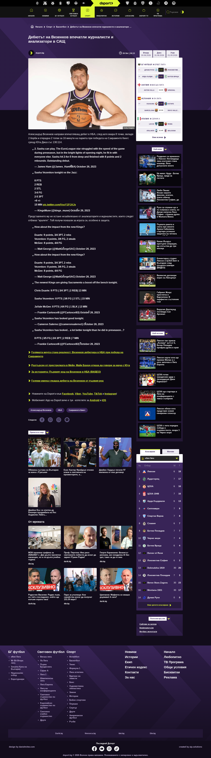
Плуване (73, 704)
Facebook (68, 393)
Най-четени (157, 333)
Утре (172, 54)
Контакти (132, 672)
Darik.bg (59, 733)
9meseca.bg (90, 733)
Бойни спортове (77, 700)
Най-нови (157, 149)
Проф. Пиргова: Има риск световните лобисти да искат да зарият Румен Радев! (80, 554)
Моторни (73, 696)
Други (43, 720)
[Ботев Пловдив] (76, 3)
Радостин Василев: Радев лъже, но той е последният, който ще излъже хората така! (44, 597)
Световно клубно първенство (46, 713)
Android (94, 400)
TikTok (98, 393)
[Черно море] (143, 3)
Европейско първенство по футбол (47, 705)
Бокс (71, 682)
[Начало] (32, 27)
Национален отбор (17, 674)
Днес (159, 54)
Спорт (87, 16)
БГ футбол (59, 16)
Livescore (129, 16)
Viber (78, 393)
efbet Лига (153, 65)
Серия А (150, 119)
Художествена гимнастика (76, 687)
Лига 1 (43, 674)
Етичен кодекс (136, 667)
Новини (45, 16)
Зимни (72, 692)
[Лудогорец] (37, 3)
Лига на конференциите (48, 689)
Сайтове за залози (147, 624)
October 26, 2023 (86, 166)
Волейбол (74, 657)
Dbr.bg (153, 733)
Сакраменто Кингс (77, 410)
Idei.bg (121, 733)
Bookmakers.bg (146, 628)
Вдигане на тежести (74, 677)
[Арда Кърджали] (68, 3)
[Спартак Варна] (127, 3)
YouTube (87, 393)
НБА (60, 410)
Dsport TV (143, 16)
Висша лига (152, 85)
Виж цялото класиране (157, 605)
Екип (128, 662)
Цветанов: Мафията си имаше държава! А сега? (115, 596)
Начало (31, 16)
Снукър (73, 708)
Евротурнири (17, 679)
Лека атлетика (76, 672)
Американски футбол (76, 716)
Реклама (170, 677)
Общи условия (175, 667)
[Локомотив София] (174, 3)
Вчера (146, 54)
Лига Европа (46, 684)
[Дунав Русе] (158, 3)
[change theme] (182, 12)
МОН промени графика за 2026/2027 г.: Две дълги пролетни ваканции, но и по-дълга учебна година (44, 556)
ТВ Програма (158, 15)
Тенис (72, 664)
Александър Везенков (41, 410)
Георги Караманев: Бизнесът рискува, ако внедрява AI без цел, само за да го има (114, 554)
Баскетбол (61, 27)
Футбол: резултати (148, 632)
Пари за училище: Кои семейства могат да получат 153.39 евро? (78, 597)
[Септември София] (84, 3)
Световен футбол (73, 15)
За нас (130, 677)
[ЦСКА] (53, 3)
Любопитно (101, 16)
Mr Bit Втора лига (17, 661)
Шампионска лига (46, 679)
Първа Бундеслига (46, 665)
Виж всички (157, 137)
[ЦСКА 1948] (60, 3)
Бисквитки (172, 672)
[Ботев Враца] (150, 3)
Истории (115, 16)
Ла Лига (151, 98)
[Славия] (135, 3)
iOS (104, 400)
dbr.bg (31, 564)
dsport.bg (40, 53)
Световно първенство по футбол (47, 696)
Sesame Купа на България (19, 668)
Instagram (110, 393)
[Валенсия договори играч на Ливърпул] (159, 280)
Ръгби (72, 721)
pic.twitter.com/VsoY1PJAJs (59, 204)
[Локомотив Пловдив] (166, 3)
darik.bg (67, 561)
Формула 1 (74, 668)
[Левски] (45, 3)
